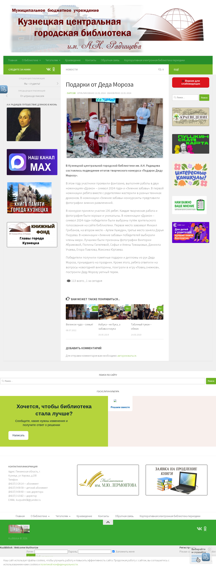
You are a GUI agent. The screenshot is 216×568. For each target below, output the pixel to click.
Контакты (90, 60)
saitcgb (71, 93)
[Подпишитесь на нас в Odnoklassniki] (54, 69)
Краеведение (73, 60)
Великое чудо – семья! (79, 324)
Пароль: (72, 551)
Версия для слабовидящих (190, 82)
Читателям (52, 60)
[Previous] (73, 128)
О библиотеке (30, 60)
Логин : (30, 551)
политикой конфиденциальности (59, 564)
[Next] (156, 128)
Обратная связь (110, 60)
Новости (72, 69)
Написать (18, 435)
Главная (12, 60)
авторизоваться (126, 355)
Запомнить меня (124, 551)
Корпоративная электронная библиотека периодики (154, 60)
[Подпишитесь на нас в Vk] (48, 69)
